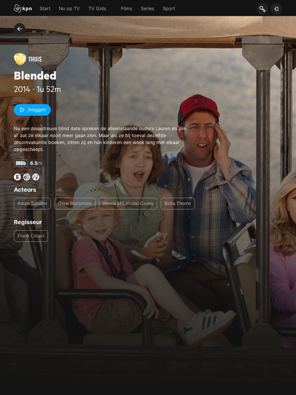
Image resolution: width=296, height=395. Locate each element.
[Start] (23, 9)
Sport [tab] (169, 8)
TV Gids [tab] (97, 8)
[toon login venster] (276, 9)
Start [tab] (45, 8)
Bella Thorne (177, 203)
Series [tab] (147, 8)
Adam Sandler (32, 203)
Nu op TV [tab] (69, 8)
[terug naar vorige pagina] (19, 29)
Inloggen (37, 109)
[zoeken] (262, 9)
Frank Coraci (31, 235)
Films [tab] (126, 8)
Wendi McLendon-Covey (128, 203)
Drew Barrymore (75, 203)
